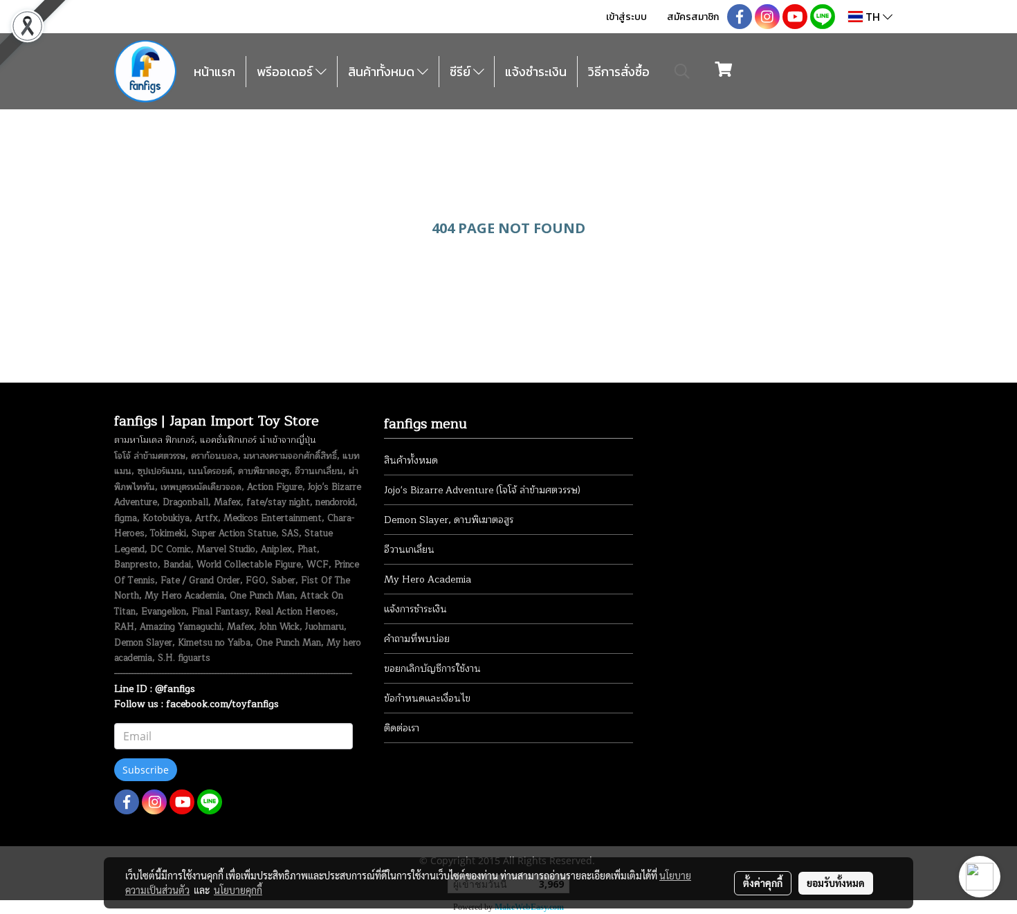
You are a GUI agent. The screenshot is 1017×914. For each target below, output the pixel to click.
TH (873, 16)
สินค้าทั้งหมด (382, 71)
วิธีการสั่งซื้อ (619, 71)
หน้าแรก (214, 71)
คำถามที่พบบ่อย (417, 639)
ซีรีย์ (461, 71)
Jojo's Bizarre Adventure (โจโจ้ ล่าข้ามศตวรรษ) (482, 490)
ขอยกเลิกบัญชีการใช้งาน (432, 669)
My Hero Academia (427, 579)
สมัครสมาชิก (693, 17)
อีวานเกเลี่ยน (409, 550)
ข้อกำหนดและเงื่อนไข (427, 698)
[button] (682, 71)
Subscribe (145, 769)
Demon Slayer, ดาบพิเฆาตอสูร (448, 520)
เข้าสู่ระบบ (626, 17)
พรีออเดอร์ (286, 71)
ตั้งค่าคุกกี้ (762, 883)
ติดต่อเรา (401, 728)
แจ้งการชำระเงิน (415, 609)
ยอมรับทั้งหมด (836, 883)
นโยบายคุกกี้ (238, 890)
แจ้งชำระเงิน (536, 71)
